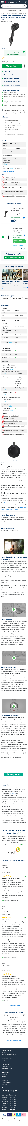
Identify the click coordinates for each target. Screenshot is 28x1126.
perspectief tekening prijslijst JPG (12, 182)
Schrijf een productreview (14, 1040)
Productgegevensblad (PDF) (11, 177)
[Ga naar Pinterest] (13, 1090)
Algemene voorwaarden (7, 1118)
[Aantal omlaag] (7, 61)
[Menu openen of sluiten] (2, 2)
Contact (4, 1078)
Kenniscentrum (6, 1086)
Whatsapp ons (8, 1053)
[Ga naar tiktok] (3, 1090)
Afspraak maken (6, 1082)
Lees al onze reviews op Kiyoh (13, 844)
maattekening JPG (9, 180)
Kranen (7, 13)
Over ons (4, 1074)
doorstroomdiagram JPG (10, 185)
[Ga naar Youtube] (16, 1090)
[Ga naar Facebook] (8, 1090)
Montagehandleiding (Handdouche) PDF (14, 196)
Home (2, 13)
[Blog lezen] (12, 274)
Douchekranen (14, 13)
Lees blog (4, 289)
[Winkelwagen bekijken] (26, 2)
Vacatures (4, 1084)
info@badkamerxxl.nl (10, 1054)
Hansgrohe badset (16, 298)
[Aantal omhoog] (13, 61)
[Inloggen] (19, 2)
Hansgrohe (5, 298)
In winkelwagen (13, 66)
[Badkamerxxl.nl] (10, 2)
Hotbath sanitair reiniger (8, 503)
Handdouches (22, 13)
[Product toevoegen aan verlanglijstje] (24, 66)
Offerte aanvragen (6, 1066)
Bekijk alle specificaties (8, 171)
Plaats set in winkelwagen (15, 257)
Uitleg (5, 153)
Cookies (16, 1118)
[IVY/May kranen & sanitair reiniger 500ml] (9, 237)
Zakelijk (4, 1076)
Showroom (5, 1080)
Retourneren (5, 1064)
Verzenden (5, 1063)
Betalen (4, 1061)
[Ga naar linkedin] (6, 1090)
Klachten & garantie (7, 1068)
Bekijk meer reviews (15, 1005)
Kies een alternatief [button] (18, 245)
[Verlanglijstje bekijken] (23, 2)
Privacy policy (22, 1118)
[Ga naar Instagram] (11, 1090)
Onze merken (5, 1088)
